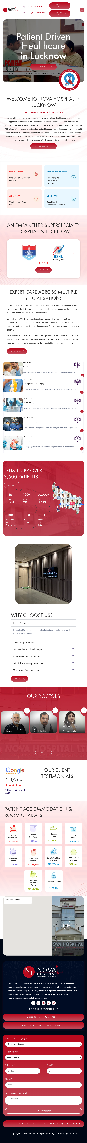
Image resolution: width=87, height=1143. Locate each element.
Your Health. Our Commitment (27, 670)
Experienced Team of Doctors (26, 656)
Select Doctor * (12, 1052)
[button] (82, 10)
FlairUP (73, 1133)
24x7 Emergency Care (23, 642)
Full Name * (10, 1065)
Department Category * (16, 1038)
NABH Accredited (21, 623)
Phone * (8, 1079)
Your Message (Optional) (16, 1093)
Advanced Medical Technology (27, 649)
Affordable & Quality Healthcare (28, 663)
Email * (50, 1065)
